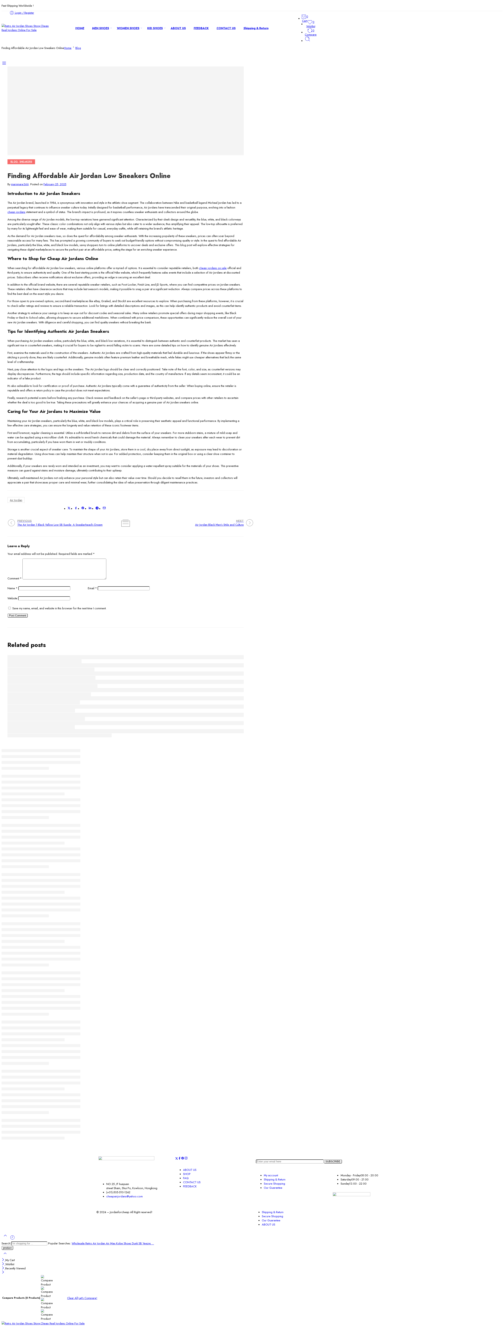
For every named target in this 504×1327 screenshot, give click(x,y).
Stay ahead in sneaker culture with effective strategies (46, 719)
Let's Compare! (88, 1298)
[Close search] (5, 1256)
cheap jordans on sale (213, 268)
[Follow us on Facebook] (179, 1159)
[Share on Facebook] (75, 508)
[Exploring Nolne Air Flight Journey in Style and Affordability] (125, 665)
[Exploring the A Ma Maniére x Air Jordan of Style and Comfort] (125, 682)
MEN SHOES (100, 28)
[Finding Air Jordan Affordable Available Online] (125, 707)
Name (12, 588)
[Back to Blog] (125, 522)
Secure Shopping (274, 1183)
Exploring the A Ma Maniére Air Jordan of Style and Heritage (51, 678)
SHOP (187, 1174)
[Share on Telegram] (97, 508)
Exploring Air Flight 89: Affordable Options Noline (44, 661)
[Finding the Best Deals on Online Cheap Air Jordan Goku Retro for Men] (125, 731)
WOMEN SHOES (128, 28)
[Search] (307, 41)
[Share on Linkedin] (90, 508)
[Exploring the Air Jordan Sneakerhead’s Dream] (125, 723)
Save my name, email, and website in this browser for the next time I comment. (59, 608)
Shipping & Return (256, 28)
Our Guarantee (273, 1188)
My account (271, 1175)
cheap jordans (16, 212)
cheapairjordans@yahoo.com (124, 1196)
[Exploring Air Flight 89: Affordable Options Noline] (125, 657)
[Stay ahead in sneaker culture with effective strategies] (125, 715)
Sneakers (25, 161)
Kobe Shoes (124, 1243)
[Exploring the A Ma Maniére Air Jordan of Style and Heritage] (125, 673)
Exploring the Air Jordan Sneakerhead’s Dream (41, 727)
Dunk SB (137, 1243)
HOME (79, 28)
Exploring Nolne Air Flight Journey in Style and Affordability (50, 669)
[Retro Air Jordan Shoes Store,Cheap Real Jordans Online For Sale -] (26, 30)
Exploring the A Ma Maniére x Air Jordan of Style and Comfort (52, 686)
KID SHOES (155, 28)
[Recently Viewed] (12, 1239)
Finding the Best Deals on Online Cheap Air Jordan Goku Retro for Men (59, 735)
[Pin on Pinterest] (82, 508)
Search (6, 1243)
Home (67, 48)
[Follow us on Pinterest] (182, 1159)
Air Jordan (16, 500)
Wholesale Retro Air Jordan (89, 1243)
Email (92, 588)
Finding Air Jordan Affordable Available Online (41, 711)
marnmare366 (20, 184)
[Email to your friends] (104, 508)
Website (12, 598)
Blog (78, 48)
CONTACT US (226, 28)
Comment (14, 578)
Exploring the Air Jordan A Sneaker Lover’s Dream (43, 702)
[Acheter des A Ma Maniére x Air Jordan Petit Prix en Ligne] (125, 690)
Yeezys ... (148, 1243)
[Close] (3, 1260)
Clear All (72, 1298)
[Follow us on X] (176, 1159)
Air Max (111, 1243)
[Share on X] (69, 508)
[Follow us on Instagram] (186, 1159)
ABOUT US (178, 28)
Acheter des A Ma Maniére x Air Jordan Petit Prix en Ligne (49, 694)
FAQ (186, 1178)
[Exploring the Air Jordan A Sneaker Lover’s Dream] (125, 698)
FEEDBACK (201, 28)
